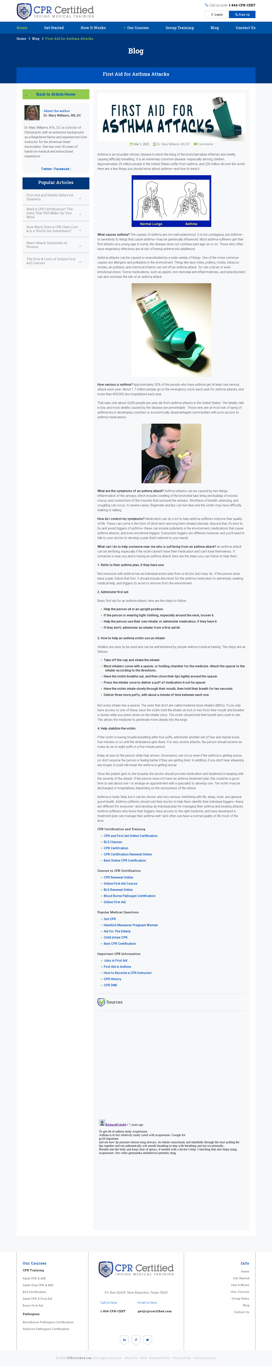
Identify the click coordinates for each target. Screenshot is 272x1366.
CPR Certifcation (116, 848)
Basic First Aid (33, 1305)
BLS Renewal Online (118, 890)
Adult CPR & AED (34, 1278)
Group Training (180, 27)
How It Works (93, 27)
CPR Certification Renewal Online (128, 854)
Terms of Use (182, 1358)
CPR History (112, 979)
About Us (131, 1358)
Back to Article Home (55, 94)
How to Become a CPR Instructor (128, 973)
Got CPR (110, 919)
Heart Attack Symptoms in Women (46, 245)
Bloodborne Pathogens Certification (48, 1322)
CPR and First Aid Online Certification (131, 836)
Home (22, 27)
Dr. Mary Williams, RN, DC (173, 144)
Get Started (54, 27)
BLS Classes (113, 842)
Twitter (46, 169)
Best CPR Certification (120, 944)
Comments (205, 144)
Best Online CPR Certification (125, 860)
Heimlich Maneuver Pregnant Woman (131, 925)
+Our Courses (239, 1292)
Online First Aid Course (120, 883)
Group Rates (240, 1298)
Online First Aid (115, 902)
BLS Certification (34, 1292)
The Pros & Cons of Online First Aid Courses (50, 261)
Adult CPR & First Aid (37, 1299)
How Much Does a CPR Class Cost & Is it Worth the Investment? (52, 229)
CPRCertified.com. (79, 1358)
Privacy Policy (205, 1358)
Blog (215, 27)
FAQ (143, 1358)
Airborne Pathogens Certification (46, 1329)
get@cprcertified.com (155, 1311)
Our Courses (137, 27)
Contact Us (245, 27)
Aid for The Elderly (117, 931)
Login (218, 14)
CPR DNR (110, 985)
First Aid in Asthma (117, 967)
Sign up (244, 14)
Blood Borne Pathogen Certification (130, 896)
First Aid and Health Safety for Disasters (50, 197)
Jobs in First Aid (115, 960)
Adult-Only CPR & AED (38, 1285)
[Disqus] (171, 1064)
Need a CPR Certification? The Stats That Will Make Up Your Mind (49, 213)
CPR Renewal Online (118, 877)
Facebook (61, 169)
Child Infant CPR (115, 937)
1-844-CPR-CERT (242, 5)
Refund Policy (159, 1358)
